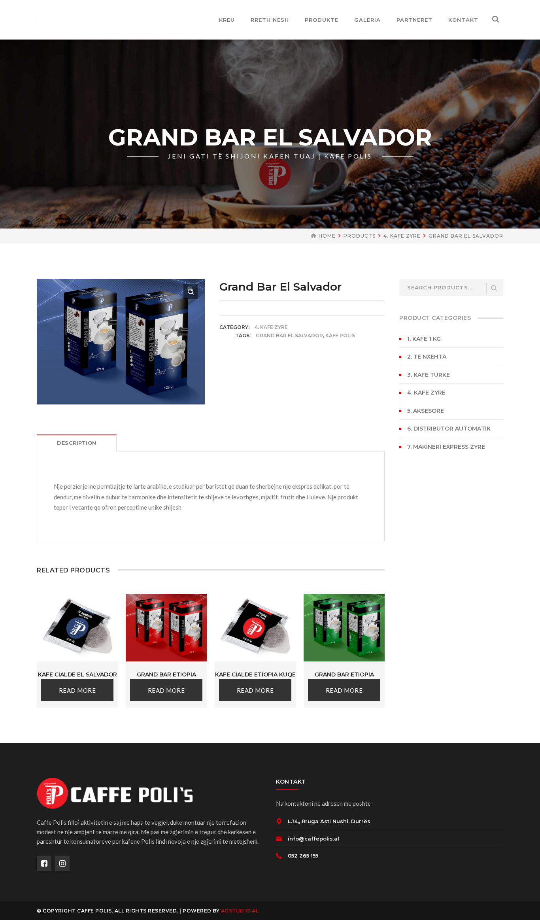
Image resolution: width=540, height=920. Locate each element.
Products (360, 236)
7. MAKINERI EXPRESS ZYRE (446, 446)
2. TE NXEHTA (426, 356)
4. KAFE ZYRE (402, 236)
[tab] (77, 442)
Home (327, 236)
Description (76, 443)
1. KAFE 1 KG (424, 338)
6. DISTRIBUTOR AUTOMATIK (449, 428)
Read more (77, 690)
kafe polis (340, 335)
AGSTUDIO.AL (240, 911)
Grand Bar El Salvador (289, 335)
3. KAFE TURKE (428, 374)
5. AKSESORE (425, 410)
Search (494, 288)
